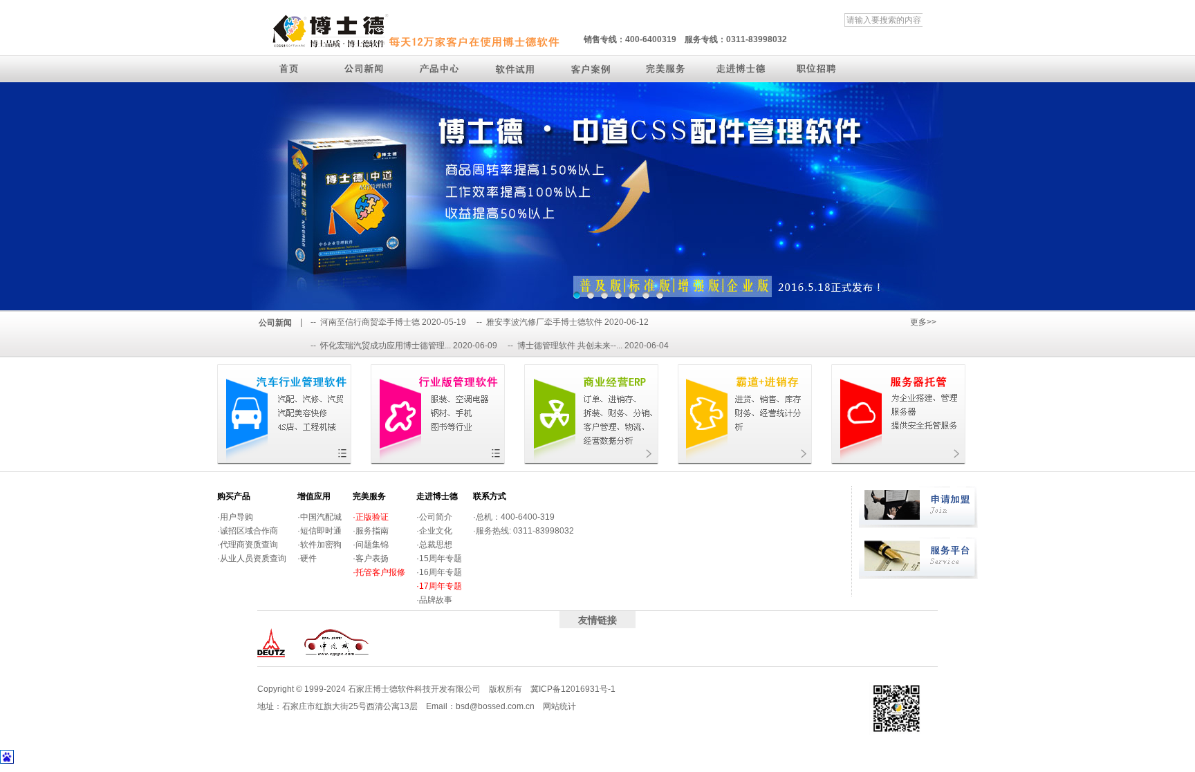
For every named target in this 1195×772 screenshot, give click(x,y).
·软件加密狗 (319, 544)
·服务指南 (371, 531)
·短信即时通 (319, 531)
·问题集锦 (371, 544)
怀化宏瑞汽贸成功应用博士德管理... (385, 345)
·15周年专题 (439, 558)
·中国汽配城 (319, 517)
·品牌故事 (434, 600)
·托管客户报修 (379, 572)
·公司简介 (434, 517)
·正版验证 (371, 517)
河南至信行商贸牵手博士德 (370, 322)
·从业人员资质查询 (251, 558)
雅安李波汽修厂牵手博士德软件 (544, 322)
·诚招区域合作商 (247, 531)
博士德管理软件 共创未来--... (569, 345)
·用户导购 (235, 517)
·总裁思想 (434, 544)
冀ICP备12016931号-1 (572, 689)
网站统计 (559, 706)
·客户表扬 (371, 558)
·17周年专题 (439, 586)
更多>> (923, 322)
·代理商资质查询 (247, 544)
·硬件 (307, 558)
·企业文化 (434, 531)
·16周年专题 (439, 572)
